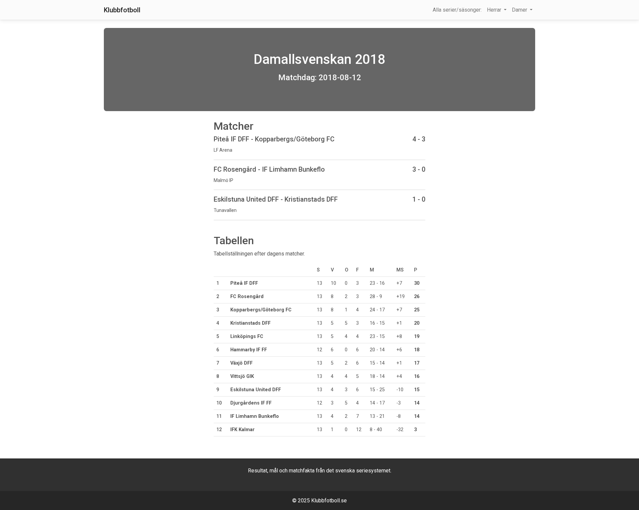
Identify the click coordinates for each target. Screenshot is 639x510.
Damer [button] (520, 10)
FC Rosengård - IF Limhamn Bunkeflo (269, 169)
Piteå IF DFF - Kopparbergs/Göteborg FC (274, 139)
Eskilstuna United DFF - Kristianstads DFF (276, 199)
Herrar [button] (495, 10)
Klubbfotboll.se (329, 500)
